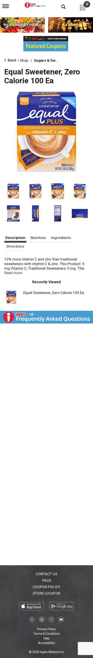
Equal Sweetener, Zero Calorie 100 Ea (53, 293)
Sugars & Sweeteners (52, 60)
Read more (13, 273)
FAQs (46, 580)
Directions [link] (15, 246)
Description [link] (15, 238)
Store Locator (46, 593)
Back (11, 60)
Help (46, 638)
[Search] (60, 6)
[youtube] (61, 620)
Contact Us (46, 574)
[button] (13, 191)
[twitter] (51, 620)
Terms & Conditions (46, 633)
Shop (24, 60)
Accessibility (46, 643)
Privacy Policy (46, 629)
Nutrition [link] (38, 238)
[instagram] (41, 620)
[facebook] (32, 620)
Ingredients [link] (61, 238)
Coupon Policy (46, 587)
